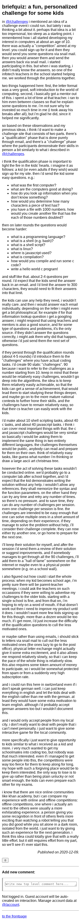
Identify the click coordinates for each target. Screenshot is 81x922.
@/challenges (17, 22)
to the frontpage (14, 916)
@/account (10, 905)
